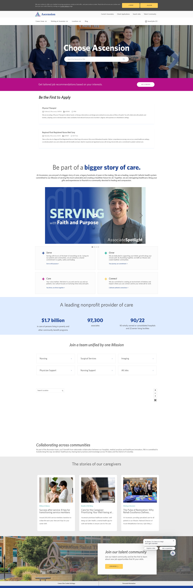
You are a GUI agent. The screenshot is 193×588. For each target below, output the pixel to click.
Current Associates (107, 14)
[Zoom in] (155, 390)
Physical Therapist (49, 108)
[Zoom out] (155, 393)
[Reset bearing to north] (155, 396)
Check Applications (123, 14)
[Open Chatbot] (172, 553)
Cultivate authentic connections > (118, 287)
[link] (56, 503)
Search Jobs (137, 14)
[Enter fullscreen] (155, 400)
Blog (86, 21)
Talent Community (150, 14)
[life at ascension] (65, 258)
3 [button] (96, 247)
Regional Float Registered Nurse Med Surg (58, 132)
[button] (124, 59)
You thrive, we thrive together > (55, 287)
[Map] (96, 413)
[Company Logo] (45, 14)
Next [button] (141, 215)
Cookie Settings (64, 6)
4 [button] (98, 247)
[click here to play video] (95, 215)
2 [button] (94, 247)
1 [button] (92, 247)
